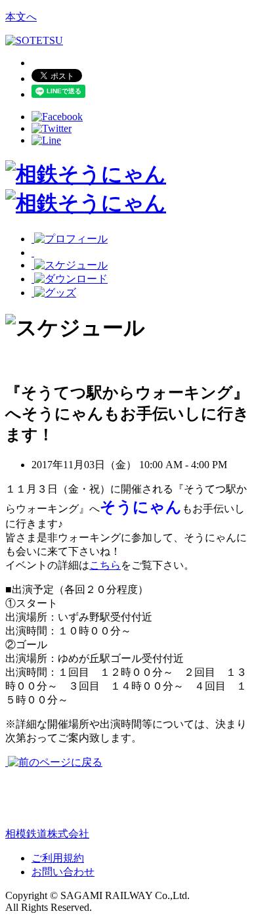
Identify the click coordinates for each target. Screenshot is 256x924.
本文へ (21, 16)
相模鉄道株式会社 (47, 833)
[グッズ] (54, 292)
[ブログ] (47, 252)
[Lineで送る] (46, 140)
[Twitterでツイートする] (52, 128)
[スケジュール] (70, 265)
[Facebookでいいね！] (57, 116)
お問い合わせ (63, 871)
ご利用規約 (58, 858)
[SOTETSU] (34, 40)
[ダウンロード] (70, 278)
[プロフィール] (70, 238)
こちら (105, 565)
